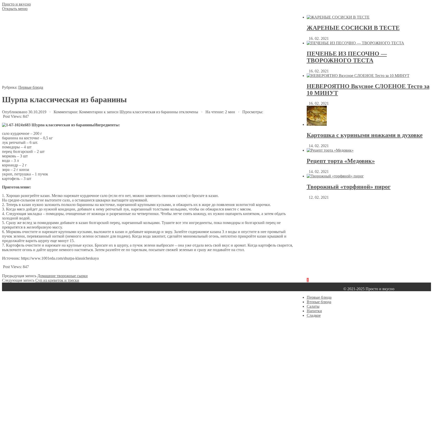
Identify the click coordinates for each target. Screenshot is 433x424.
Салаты (313, 306)
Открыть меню (15, 9)
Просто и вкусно (16, 4)
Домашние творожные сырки (62, 276)
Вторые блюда (319, 302)
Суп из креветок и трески (57, 280)
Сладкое (314, 315)
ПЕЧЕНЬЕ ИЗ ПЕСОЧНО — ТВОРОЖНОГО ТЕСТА (347, 57)
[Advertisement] (148, 50)
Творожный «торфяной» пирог (349, 186)
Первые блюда (30, 87)
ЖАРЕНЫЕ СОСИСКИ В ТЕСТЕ (353, 28)
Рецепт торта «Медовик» (341, 161)
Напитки (314, 311)
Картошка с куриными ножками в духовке (365, 135)
